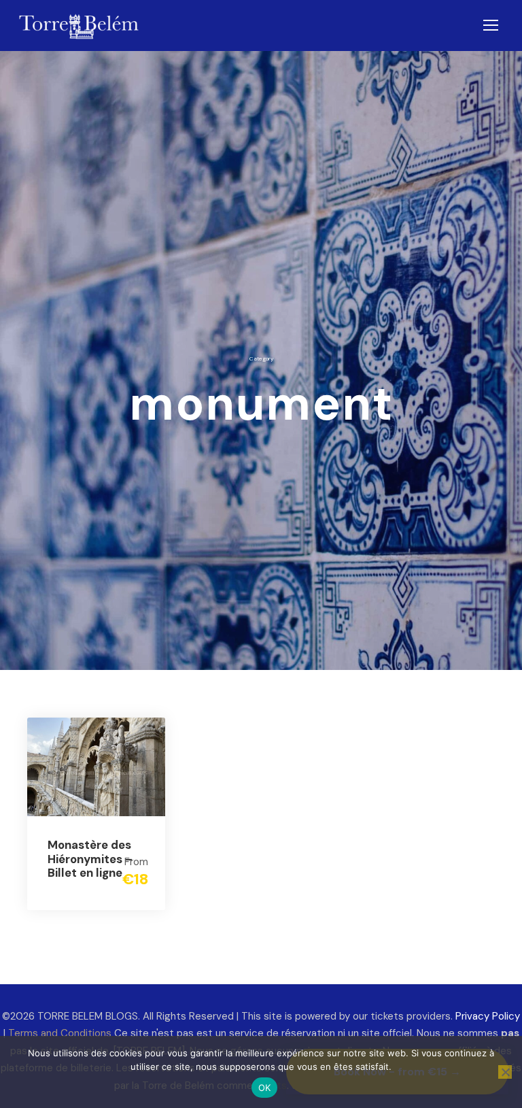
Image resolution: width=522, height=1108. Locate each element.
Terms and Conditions (59, 1033)
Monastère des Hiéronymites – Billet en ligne (90, 858)
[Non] (505, 1072)
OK (264, 1087)
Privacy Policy (487, 1016)
